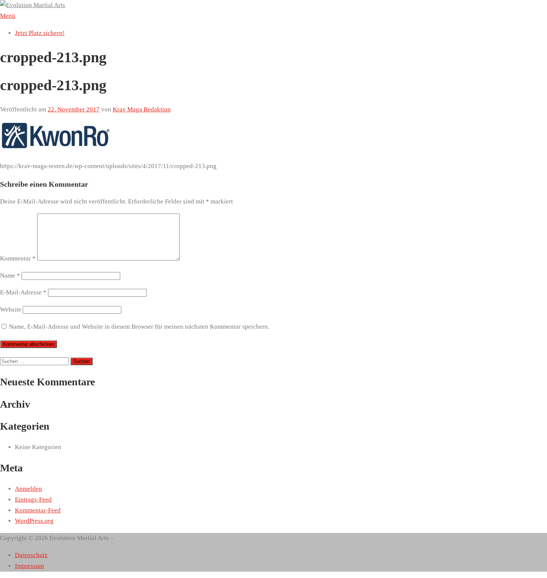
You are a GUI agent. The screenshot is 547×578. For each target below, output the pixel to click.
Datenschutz (31, 555)
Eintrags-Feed (33, 499)
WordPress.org (34, 520)
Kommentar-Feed (38, 510)
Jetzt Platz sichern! (40, 33)
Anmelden (28, 488)
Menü (7, 15)
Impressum (29, 565)
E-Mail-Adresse (23, 292)
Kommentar (18, 258)
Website (10, 309)
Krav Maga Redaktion (142, 109)
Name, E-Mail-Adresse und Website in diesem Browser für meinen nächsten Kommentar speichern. (139, 326)
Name (10, 275)
